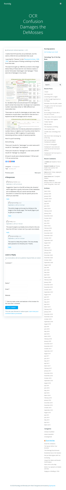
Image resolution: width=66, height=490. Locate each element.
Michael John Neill (11, 50)
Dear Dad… (47, 110)
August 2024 (47, 201)
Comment (8, 263)
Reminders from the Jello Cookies (53, 103)
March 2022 (47, 225)
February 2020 (48, 280)
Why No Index (48, 124)
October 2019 (47, 289)
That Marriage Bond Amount (51, 450)
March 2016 (47, 395)
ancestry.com (12, 168)
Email (7, 289)
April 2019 (46, 304)
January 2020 (47, 282)
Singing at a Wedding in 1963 (51, 471)
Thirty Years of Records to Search (53, 117)
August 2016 (47, 383)
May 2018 (46, 331)
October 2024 (47, 198)
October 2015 (47, 407)
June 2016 (46, 388)
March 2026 (47, 191)
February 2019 (48, 309)
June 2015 (46, 417)
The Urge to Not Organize (51, 119)
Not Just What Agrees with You (52, 455)
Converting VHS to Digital (50, 96)
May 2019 (46, 302)
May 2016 (46, 390)
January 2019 (47, 311)
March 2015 (47, 425)
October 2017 (47, 348)
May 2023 (46, 221)
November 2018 (48, 316)
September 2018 (48, 321)
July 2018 (46, 326)
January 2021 (47, 252)
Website (7, 295)
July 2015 (46, 415)
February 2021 (48, 250)
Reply (7, 199)
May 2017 (46, 361)
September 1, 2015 (23, 50)
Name (7, 283)
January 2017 (47, 371)
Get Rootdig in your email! (51, 52)
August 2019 (47, 294)
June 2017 (46, 358)
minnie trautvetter (49, 434)
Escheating (47, 458)
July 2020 (46, 267)
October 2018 (47, 319)
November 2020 (48, 257)
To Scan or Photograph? (50, 144)
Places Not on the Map (50, 464)
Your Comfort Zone (49, 129)
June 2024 (46, 206)
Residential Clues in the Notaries (52, 453)
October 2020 (47, 260)
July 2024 (46, 203)
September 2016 (48, 380)
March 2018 (47, 336)
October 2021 (47, 238)
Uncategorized (15, 166)
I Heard (46, 92)
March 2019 (47, 307)
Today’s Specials (48, 122)
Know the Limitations (49, 443)
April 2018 (46, 334)
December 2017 (48, 343)
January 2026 (47, 193)
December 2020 (48, 255)
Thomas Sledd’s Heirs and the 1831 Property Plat (52, 167)
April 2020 (46, 275)
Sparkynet (52, 486)
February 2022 (48, 228)
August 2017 (47, 353)
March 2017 (47, 366)
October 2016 (47, 378)
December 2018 (48, 314)
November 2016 (48, 375)
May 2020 (46, 272)
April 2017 (46, 363)
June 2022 (46, 223)
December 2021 (48, 233)
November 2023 (48, 216)
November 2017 (48, 346)
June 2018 (46, 329)
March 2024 (47, 208)
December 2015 (48, 403)
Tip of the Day (50, 440)
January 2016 (47, 400)
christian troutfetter (49, 432)
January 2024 (47, 213)
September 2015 (48, 410)
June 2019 (46, 299)
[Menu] (60, 3)
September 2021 (48, 240)
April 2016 (46, 393)
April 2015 (46, 422)
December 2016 (48, 373)
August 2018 (47, 324)
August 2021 (47, 243)
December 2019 (48, 284)
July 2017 (46, 356)
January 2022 (47, 230)
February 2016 (48, 398)
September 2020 (48, 262)
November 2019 (48, 287)
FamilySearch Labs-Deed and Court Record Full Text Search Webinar (52, 148)
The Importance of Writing (51, 127)
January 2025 (47, 196)
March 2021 (47, 248)
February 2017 (48, 368)
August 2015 (47, 412)
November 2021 (48, 235)
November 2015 (48, 405)
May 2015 (46, 420)
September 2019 (48, 292)
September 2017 (48, 351)
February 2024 (48, 211)
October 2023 (47, 218)
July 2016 (46, 385)
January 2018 (47, 341)
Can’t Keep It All (48, 94)
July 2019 (46, 297)
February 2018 (48, 339)
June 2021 (46, 245)
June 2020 (46, 270)
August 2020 (47, 265)
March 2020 (47, 277)
